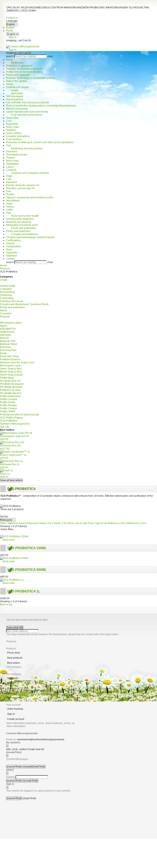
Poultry (10, 194)
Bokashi (4, 338)
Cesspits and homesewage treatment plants (30, 237)
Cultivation (6, 289)
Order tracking (15, 708)
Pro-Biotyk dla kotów (11, 387)
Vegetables (12, 163)
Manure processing (17, 108)
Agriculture (14, 93)
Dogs (9, 176)
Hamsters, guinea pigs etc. (21, 188)
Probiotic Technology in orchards (24, 68)
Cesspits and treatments (22, 234)
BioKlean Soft (7, 341)
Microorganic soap (10, 365)
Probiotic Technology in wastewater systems (30, 78)
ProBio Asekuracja (10, 396)
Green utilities (13, 133)
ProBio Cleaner (8, 408)
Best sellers (13, 662)
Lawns (9, 166)
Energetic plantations (18, 136)
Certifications (13, 240)
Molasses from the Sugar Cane (17, 362)
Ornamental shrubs (16, 154)
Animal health (7, 285)
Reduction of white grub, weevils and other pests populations (40, 142)
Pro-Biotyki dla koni (10, 393)
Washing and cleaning (18, 222)
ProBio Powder (8, 405)
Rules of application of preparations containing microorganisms (41, 105)
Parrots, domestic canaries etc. (23, 185)
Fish (8, 191)
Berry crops (12, 160)
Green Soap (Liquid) (11, 374)
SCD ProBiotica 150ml (27, 548)
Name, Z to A (61, 523)
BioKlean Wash (8, 344)
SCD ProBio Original (11, 417)
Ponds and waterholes (21, 228)
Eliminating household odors (22, 225)
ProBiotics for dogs (10, 390)
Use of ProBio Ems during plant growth (27, 102)
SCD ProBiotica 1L (23, 591)
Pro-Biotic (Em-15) (10, 380)
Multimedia (14, 62)
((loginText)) (29, 798)
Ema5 (3, 353)
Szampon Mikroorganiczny (15, 423)
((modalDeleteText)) (34, 766)
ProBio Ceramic (9, 399)
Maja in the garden (16, 81)
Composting (6, 298)
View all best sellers (11, 480)
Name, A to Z (46, 523)
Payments (11, 252)
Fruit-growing (7, 292)
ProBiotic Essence (10, 359)
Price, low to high (78, 523)
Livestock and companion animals (27, 173)
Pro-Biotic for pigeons (12, 384)
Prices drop (13, 652)
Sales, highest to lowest (13, 523)
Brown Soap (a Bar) (11, 371)
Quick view (7, 539)
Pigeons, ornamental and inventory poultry (29, 197)
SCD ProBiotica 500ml (27, 569)
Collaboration (13, 246)
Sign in (11, 714)
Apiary (9, 84)
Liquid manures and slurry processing (27, 111)
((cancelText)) (14, 766)
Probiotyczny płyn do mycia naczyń (19, 414)
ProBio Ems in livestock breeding (24, 71)
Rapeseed (12, 124)
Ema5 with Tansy (9, 356)
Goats (9, 203)
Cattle (9, 209)
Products (5, 316)
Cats (8, 179)
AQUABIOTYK (8, 328)
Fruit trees (11, 151)
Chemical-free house (11, 301)
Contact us (12, 17)
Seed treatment (14, 99)
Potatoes (11, 130)
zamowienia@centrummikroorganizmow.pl (40, 739)
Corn (9, 120)
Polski (9, 30)
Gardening (6, 295)
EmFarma (5, 347)
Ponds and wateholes (18, 75)
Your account (14, 697)
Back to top (7, 604)
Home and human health (22, 215)
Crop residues (14, 139)
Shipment (11, 255)
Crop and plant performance (24, 114)
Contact (10, 258)
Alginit (3, 325)
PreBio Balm (7, 377)
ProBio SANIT (7, 411)
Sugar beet (12, 117)
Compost (11, 169)
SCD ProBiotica (8, 420)
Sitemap (11, 693)
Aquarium (11, 182)
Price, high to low (98, 523)
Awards (10, 243)
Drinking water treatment (19, 218)
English (10, 27)
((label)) (10, 777)
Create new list (25, 749)
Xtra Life (4, 426)
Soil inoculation (14, 96)
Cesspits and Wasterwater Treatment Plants (24, 304)
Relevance (7, 520)
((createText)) (30, 780)
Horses (10, 206)
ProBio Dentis (7, 402)
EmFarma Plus (8, 350)
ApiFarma (5, 334)
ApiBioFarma (7, 331)
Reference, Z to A (136, 523)
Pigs (8, 212)
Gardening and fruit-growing (24, 148)
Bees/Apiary (13, 200)
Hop (8, 145)
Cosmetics (6, 313)
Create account (15, 719)
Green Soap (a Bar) (11, 368)
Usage (12, 90)
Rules (9, 249)
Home (9, 59)
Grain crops (12, 127)
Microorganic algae (10, 322)
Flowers (10, 157)
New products (14, 657)
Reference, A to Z (117, 523)
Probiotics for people (17, 87)
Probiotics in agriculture (19, 65)
